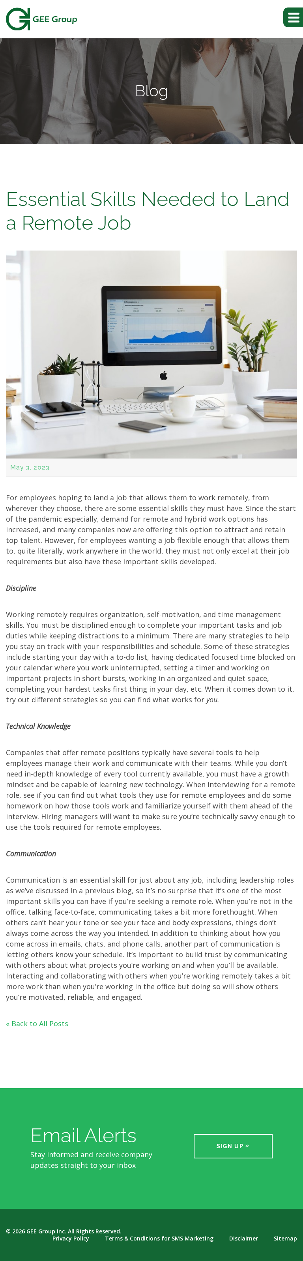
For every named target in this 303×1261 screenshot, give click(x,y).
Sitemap (285, 1238)
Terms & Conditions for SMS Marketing (159, 1238)
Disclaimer (243, 1238)
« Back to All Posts (37, 1023)
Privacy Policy (70, 1238)
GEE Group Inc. (46, 1231)
